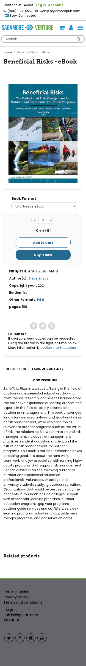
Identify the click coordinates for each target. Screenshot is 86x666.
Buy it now (43, 255)
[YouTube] (42, 637)
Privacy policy (15, 597)
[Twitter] (9, 637)
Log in (41, 5)
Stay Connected (23, 15)
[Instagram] (31, 637)
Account (55, 5)
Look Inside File (44, 380)
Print (40, 299)
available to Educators (58, 347)
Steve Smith (38, 278)
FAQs (8, 610)
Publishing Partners (20, 615)
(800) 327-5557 (20, 11)
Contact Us (12, 5)
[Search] (78, 39)
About (28, 5)
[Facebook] (20, 637)
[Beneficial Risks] (43, 133)
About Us (11, 620)
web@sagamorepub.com (60, 11)
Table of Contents (47, 369)
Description (16, 369)
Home (7, 52)
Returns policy (16, 591)
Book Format (23, 198)
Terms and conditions (22, 602)
